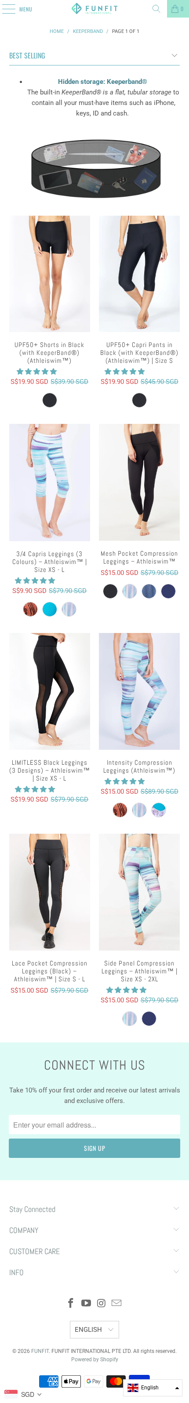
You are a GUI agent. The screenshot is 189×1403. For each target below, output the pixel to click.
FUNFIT (40, 1351)
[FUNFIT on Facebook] (71, 1304)
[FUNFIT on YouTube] (86, 1304)
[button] (37, 372)
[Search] (156, 9)
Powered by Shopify (94, 1359)
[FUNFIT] (94, 9)
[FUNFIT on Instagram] (102, 1304)
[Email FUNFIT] (117, 1304)
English (89, 1330)
